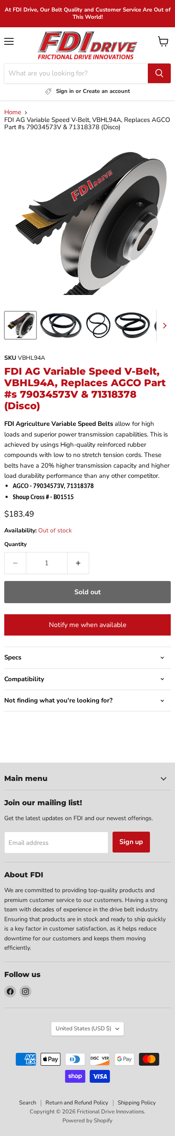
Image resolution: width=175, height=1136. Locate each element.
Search (27, 1103)
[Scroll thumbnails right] (163, 325)
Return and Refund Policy (76, 1103)
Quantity (15, 544)
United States (83, 1028)
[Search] (159, 73)
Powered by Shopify (87, 1120)
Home (12, 112)
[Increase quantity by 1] (78, 563)
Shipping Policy (137, 1103)
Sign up (131, 842)
